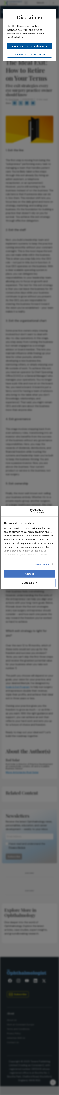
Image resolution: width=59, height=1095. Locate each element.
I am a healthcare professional (29, 46)
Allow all (29, 573)
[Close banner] (52, 511)
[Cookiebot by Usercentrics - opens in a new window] (32, 511)
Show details (42, 564)
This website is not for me (29, 54)
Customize (28, 582)
